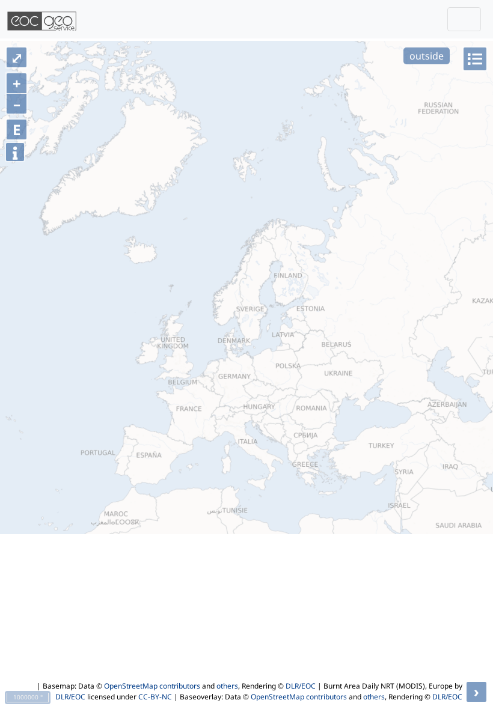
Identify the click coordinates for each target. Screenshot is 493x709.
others (227, 686)
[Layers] (475, 58)
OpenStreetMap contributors (152, 686)
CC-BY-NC (155, 697)
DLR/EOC (301, 686)
